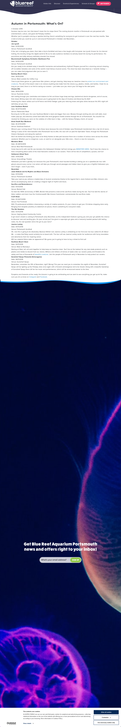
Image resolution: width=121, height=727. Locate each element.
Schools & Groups (88, 3)
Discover (57, 3)
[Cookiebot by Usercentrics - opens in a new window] (11, 723)
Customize (105, 717)
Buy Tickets (105, 3)
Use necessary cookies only (106, 722)
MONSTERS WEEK (82, 149)
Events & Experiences (71, 3)
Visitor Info (47, 3)
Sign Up (75, 560)
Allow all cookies (106, 712)
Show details (27, 723)
